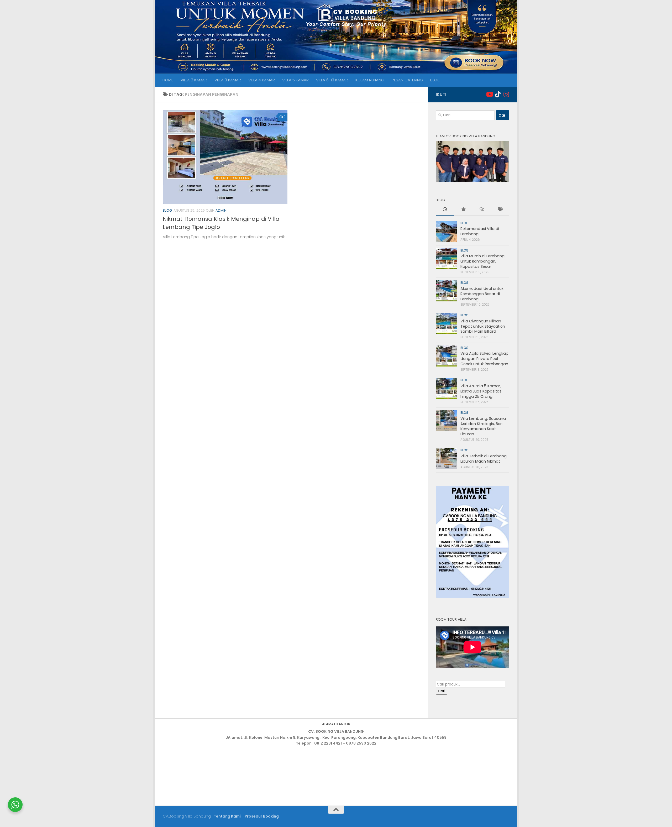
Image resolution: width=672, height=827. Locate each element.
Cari (441, 691)
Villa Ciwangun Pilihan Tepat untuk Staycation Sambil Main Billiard (482, 326)
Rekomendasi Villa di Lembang (479, 231)
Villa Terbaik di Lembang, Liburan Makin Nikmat (483, 458)
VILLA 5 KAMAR (295, 80)
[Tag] (500, 210)
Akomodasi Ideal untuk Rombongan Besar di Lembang (481, 293)
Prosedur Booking (262, 816)
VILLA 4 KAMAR (261, 80)
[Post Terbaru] (445, 210)
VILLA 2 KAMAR (194, 80)
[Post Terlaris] (463, 210)
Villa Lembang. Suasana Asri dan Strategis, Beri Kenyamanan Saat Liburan (483, 426)
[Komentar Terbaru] (481, 210)
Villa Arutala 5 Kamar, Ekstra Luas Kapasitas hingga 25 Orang (481, 391)
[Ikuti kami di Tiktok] (498, 94)
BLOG (435, 80)
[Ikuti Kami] (489, 94)
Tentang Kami (227, 816)
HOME (167, 80)
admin (221, 210)
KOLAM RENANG (369, 80)
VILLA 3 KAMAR (227, 80)
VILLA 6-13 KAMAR (332, 80)
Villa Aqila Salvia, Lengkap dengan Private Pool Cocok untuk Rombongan (484, 358)
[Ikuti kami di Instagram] (506, 94)
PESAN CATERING (407, 80)
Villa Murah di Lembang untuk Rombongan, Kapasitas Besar (482, 261)
